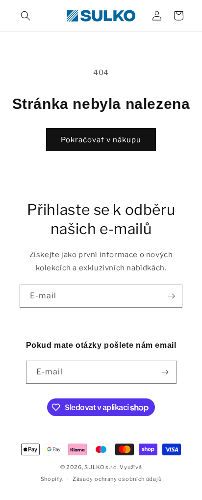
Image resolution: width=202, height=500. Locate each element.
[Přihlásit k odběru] (171, 296)
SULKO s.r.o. (101, 467)
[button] (25, 15)
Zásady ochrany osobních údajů (117, 478)
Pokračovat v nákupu (101, 139)
